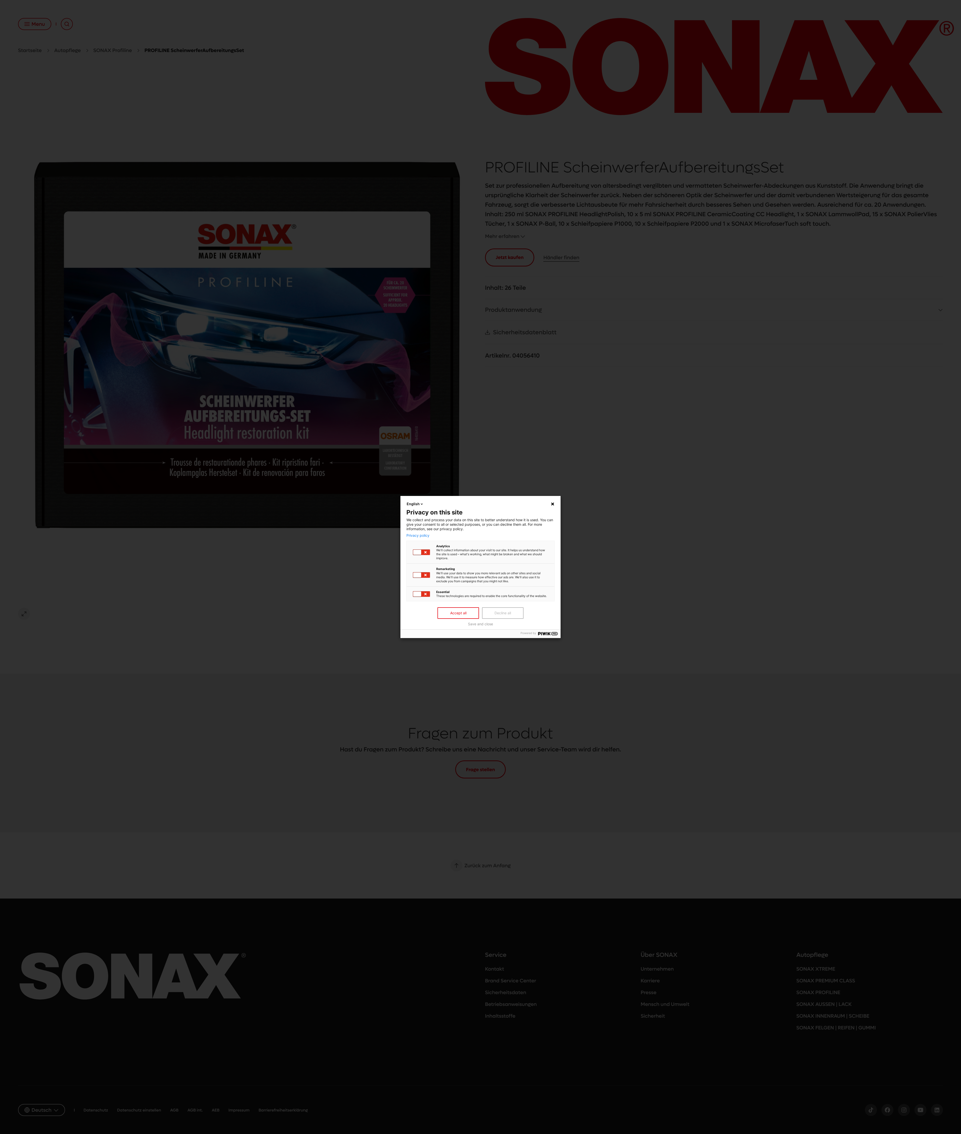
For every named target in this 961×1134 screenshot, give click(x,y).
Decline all (503, 613)
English (413, 504)
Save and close (480, 624)
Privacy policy (417, 535)
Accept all (458, 613)
